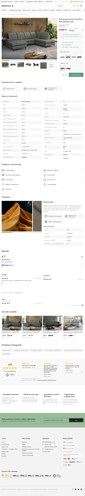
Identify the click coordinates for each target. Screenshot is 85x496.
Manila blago (48, 202)
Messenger (47, 451)
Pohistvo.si (4, 14)
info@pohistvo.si (48, 449)
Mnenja (4, 454)
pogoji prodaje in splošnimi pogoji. (47, 380)
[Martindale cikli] (53, 240)
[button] (74, 6)
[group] (29, 370)
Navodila (65, 158)
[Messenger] (82, 489)
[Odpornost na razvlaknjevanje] (62, 243)
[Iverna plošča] (71, 137)
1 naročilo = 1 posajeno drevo (10, 449)
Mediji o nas (5, 447)
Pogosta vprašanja (27, 453)
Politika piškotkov (53, 489)
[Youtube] (79, 489)
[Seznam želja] (78, 6)
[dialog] (72, 36)
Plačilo (24, 444)
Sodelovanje (5, 451)
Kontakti (4, 456)
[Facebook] (73, 489)
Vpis (76, 420)
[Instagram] (76, 489)
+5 (74, 335)
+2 (53, 335)
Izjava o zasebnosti (22, 489)
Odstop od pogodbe (27, 455)
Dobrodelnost (5, 444)
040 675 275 (47, 444)
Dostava (24, 442)
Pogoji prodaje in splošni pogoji (38, 489)
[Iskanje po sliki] (59, 5)
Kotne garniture (24, 14)
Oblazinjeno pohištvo (14, 14)
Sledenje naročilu (26, 447)
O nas (3, 442)
